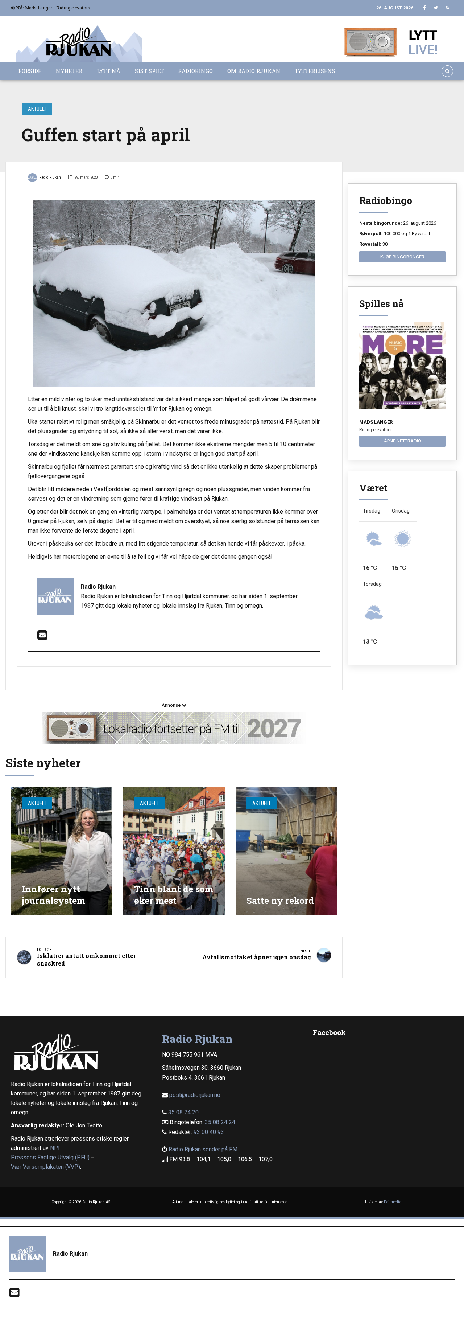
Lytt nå (108, 70)
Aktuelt (37, 109)
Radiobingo (195, 70)
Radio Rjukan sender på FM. (204, 1149)
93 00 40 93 (209, 1132)
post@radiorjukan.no (194, 1095)
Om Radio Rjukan (254, 70)
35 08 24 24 (220, 1122)
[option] (174, 294)
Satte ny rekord (280, 900)
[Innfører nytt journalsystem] (62, 851)
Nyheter (69, 70)
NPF (55, 1147)
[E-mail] (42, 637)
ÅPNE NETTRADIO (402, 441)
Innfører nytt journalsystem (53, 894)
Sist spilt (149, 70)
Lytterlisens (315, 70)
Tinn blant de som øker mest (173, 894)
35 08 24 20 (183, 1112)
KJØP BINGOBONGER (402, 257)
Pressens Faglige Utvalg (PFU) (50, 1157)
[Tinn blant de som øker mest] (174, 851)
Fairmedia (392, 1202)
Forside (29, 70)
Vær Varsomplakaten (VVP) (45, 1166)
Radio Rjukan (50, 177)
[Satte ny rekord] (286, 851)
